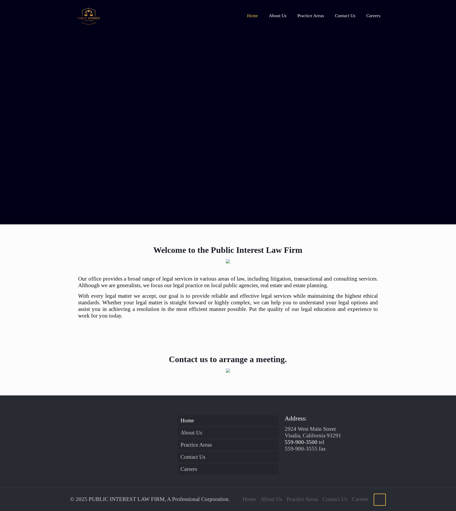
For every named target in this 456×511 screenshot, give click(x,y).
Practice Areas (196, 445)
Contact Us (192, 457)
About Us (191, 432)
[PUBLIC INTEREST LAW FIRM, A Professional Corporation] (88, 16)
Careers (188, 469)
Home (187, 420)
